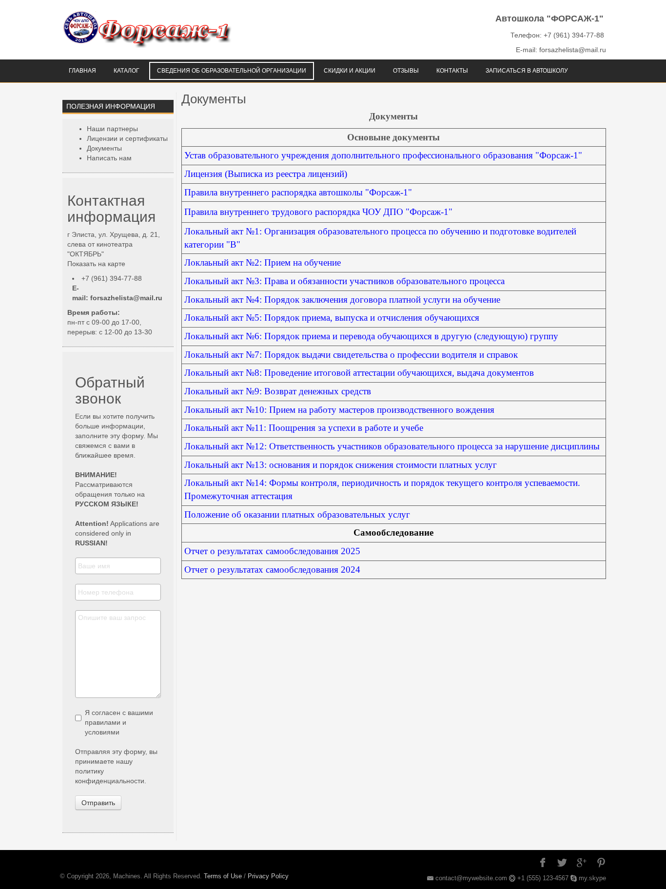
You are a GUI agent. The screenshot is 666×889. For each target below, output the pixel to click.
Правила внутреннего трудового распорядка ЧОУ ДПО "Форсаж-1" (318, 212)
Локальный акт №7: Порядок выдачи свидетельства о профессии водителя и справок (351, 354)
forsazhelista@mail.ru (126, 298)
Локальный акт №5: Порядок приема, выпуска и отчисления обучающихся (331, 317)
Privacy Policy (268, 876)
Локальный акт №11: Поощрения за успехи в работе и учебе (303, 428)
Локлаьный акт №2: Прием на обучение (262, 262)
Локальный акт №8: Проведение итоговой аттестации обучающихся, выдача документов (359, 372)
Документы (213, 99)
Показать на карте (96, 264)
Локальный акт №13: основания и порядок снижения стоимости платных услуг (340, 465)
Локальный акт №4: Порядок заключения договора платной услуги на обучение (342, 299)
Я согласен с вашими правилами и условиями (119, 722)
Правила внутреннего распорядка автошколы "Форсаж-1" (298, 192)
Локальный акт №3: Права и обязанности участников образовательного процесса (344, 281)
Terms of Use (223, 876)
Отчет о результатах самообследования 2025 (272, 551)
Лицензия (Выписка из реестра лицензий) (265, 174)
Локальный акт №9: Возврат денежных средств (277, 391)
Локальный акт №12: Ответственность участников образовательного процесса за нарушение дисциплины (392, 446)
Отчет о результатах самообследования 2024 (272, 569)
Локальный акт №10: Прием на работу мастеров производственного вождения (339, 410)
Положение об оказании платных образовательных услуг (297, 514)
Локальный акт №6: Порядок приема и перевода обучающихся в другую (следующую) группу (371, 336)
